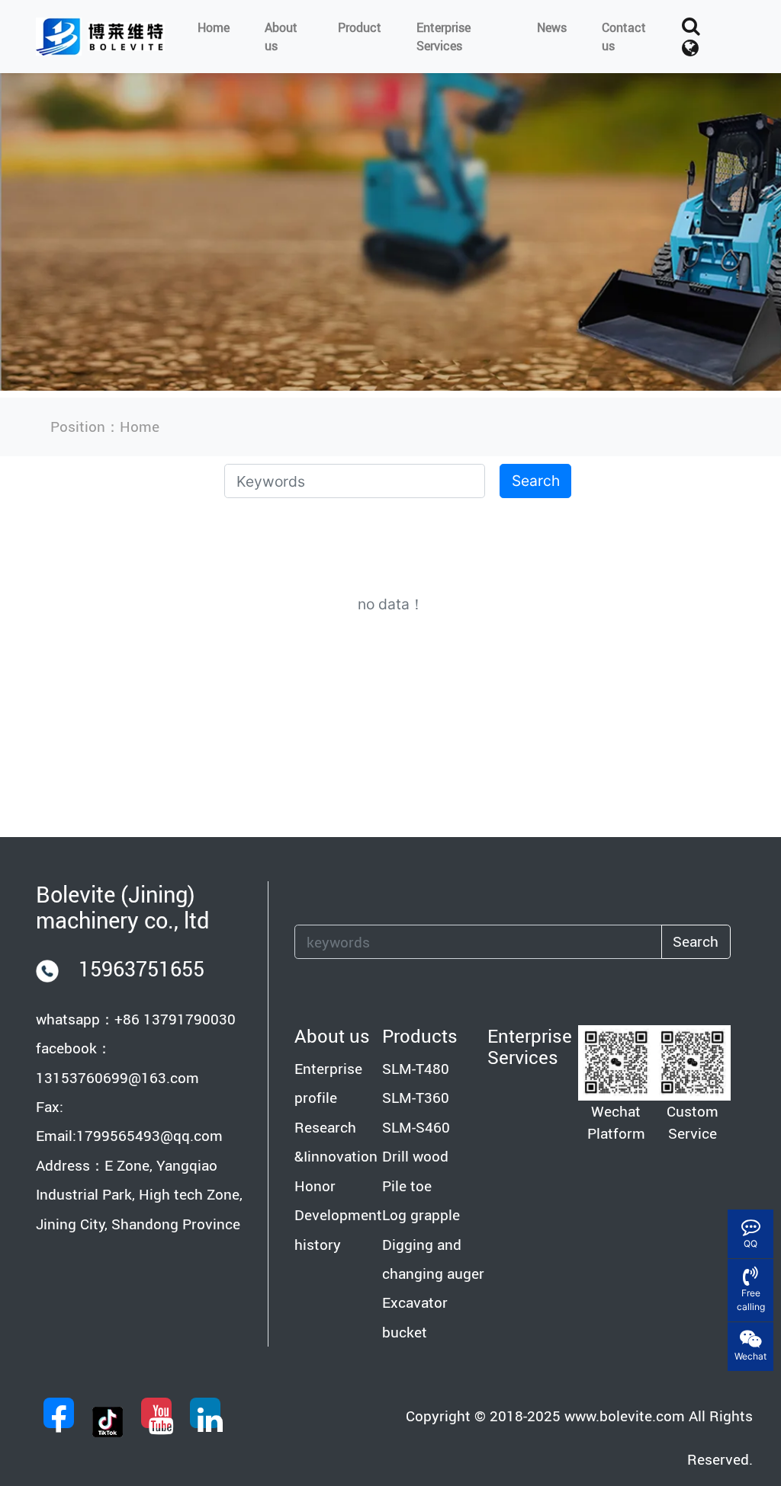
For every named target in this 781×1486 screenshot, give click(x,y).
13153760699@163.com (117, 1078)
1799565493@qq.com (149, 1136)
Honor (315, 1186)
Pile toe (407, 1186)
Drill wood (415, 1156)
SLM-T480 (415, 1069)
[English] (690, 48)
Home (214, 27)
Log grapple (421, 1215)
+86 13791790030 (175, 1019)
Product (359, 27)
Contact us (624, 36)
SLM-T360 (415, 1097)
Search (536, 480)
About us (281, 36)
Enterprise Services (443, 36)
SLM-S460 (416, 1127)
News (552, 27)
